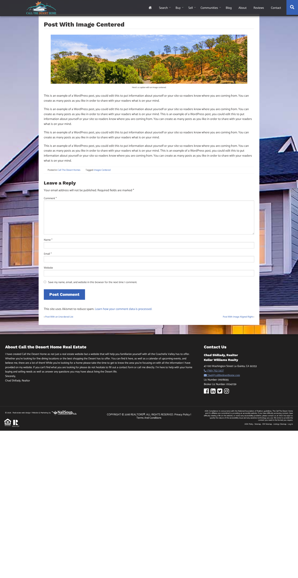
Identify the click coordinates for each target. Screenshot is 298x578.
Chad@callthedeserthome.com (223, 375)
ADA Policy (249, 424)
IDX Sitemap (267, 424)
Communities (209, 8)
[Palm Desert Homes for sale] (41, 7)
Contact (276, 8)
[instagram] (227, 392)
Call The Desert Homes (69, 170)
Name (48, 240)
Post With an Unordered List (59, 317)
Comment (50, 198)
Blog (229, 8)
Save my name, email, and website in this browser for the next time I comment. (92, 282)
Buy (178, 8)
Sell (190, 8)
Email (48, 254)
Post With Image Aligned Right (238, 317)
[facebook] (207, 392)
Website (48, 268)
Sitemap (258, 424)
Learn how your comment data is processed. (123, 309)
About (243, 8)
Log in (290, 424)
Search (163, 8)
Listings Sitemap (279, 424)
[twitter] (220, 392)
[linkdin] (214, 392)
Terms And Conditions (148, 418)
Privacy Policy (182, 414)
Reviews (259, 8)
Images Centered (102, 170)
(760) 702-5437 (215, 370)
